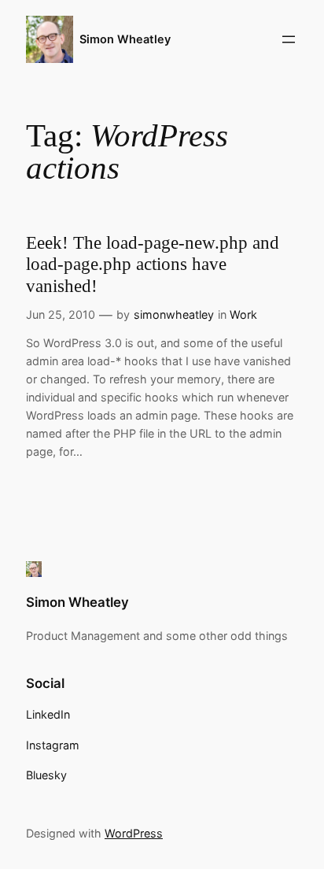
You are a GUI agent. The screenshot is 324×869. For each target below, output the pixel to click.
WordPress (134, 833)
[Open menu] (288, 39)
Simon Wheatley (125, 39)
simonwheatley (174, 314)
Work (243, 314)
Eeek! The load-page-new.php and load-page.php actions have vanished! (152, 264)
